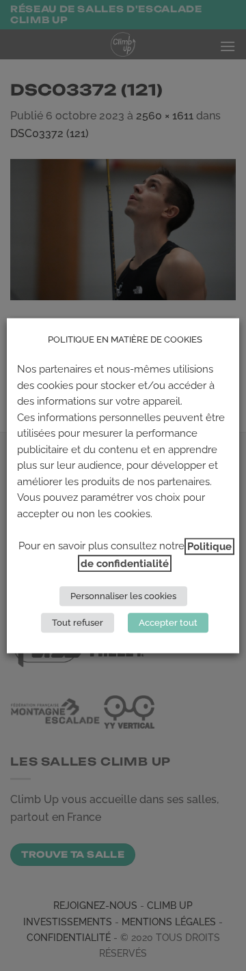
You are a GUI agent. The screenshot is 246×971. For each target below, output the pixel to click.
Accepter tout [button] (168, 623)
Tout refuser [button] (77, 623)
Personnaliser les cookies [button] (123, 596)
